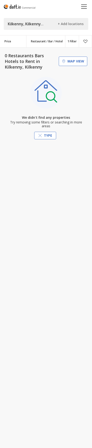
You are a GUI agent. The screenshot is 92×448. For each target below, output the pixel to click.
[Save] (85, 41)
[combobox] (45, 41)
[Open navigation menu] (84, 6)
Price (7, 41)
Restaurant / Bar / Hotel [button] (47, 41)
